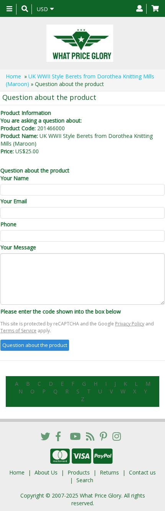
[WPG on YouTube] (75, 436)
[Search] (25, 9)
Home (13, 76)
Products (79, 472)
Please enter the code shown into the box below (60, 311)
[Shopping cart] (155, 9)
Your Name (14, 178)
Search (84, 480)
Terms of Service (18, 330)
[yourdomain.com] (79, 43)
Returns (109, 472)
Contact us (142, 472)
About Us (46, 472)
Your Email (13, 201)
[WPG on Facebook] (58, 436)
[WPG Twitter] (45, 436)
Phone (8, 224)
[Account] (139, 9)
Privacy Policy (129, 323)
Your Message (18, 247)
